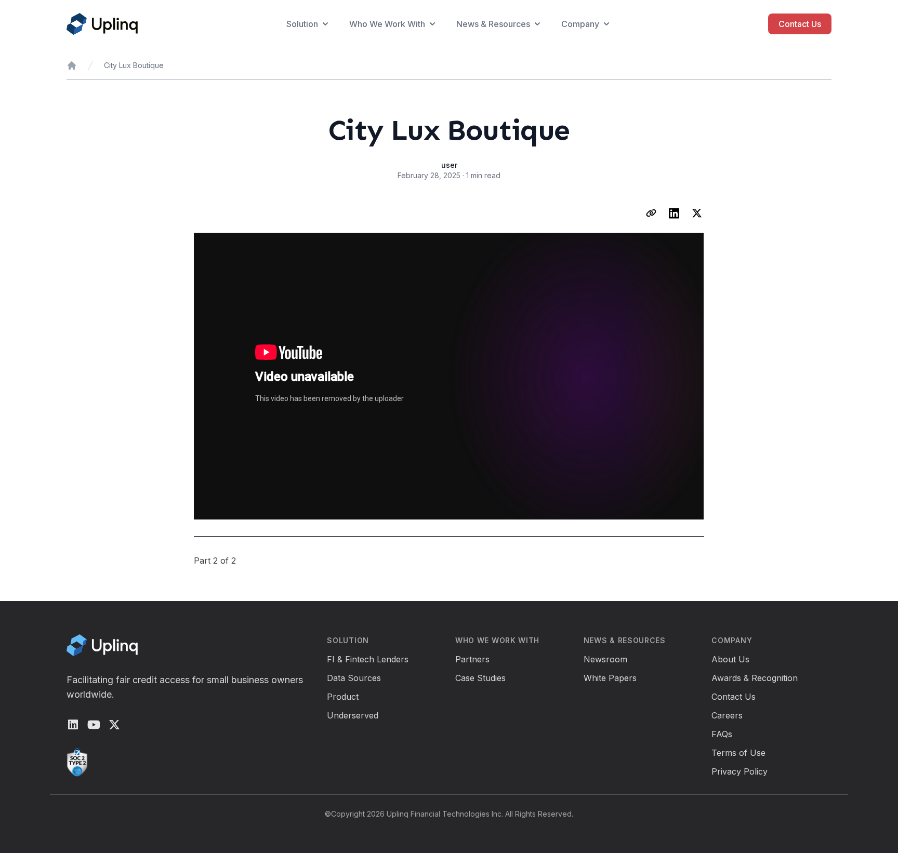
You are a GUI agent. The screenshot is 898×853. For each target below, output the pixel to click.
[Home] (72, 65)
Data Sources (354, 678)
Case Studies (480, 678)
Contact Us (799, 24)
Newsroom (605, 659)
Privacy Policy (739, 771)
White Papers (610, 678)
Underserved (352, 715)
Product (343, 696)
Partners (472, 659)
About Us (730, 659)
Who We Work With (387, 24)
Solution (302, 24)
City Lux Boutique (134, 65)
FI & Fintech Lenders (367, 659)
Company (580, 24)
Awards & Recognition (754, 678)
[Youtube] (93, 724)
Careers (727, 715)
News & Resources (493, 24)
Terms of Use (738, 753)
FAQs (721, 734)
